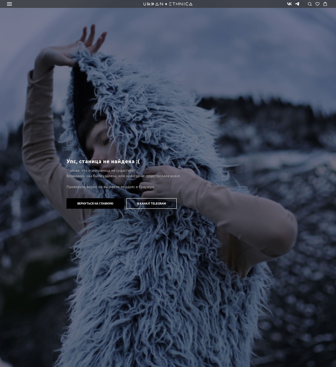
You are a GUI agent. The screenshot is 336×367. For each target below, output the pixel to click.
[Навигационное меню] (9, 4)
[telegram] (297, 5)
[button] (310, 4)
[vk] (289, 5)
